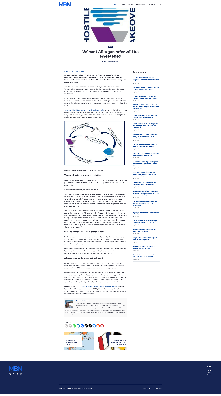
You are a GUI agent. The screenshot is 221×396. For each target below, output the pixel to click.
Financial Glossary (141, 4)
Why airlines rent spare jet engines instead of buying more (145, 239)
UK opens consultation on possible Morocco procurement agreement (145, 97)
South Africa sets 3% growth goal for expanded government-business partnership (145, 125)
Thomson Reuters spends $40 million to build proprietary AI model (146, 88)
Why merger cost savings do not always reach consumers (144, 247)
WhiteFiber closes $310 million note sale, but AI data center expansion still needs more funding (146, 193)
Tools (123, 4)
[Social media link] (10, 374)
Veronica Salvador (113, 61)
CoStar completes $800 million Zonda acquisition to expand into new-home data (144, 174)
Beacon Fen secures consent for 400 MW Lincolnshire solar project (145, 145)
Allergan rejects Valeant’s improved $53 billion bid (99, 287)
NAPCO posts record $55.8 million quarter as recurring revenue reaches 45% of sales (146, 106)
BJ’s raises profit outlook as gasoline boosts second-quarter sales (146, 154)
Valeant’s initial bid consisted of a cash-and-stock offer (84, 110)
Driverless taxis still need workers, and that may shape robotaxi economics (145, 203)
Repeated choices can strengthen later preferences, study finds (145, 256)
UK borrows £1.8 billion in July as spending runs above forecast (144, 183)
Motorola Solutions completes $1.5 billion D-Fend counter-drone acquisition (145, 136)
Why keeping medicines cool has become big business (144, 230)
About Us (152, 4)
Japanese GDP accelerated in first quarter (71, 342)
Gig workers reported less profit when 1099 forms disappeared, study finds (146, 79)
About (209, 372)
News (115, 4)
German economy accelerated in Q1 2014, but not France (118, 342)
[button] (160, 4)
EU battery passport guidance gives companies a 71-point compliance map (145, 163)
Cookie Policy (158, 388)
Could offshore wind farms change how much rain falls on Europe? (145, 221)
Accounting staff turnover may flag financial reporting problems (145, 116)
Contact (209, 375)
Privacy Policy (147, 388)
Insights (130, 4)
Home (209, 370)
